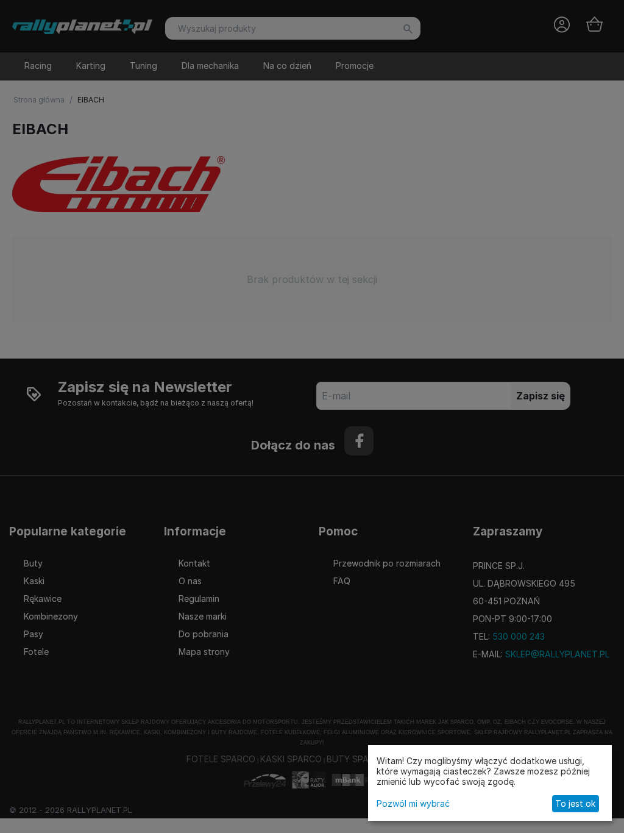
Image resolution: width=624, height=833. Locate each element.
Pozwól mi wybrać (413, 803)
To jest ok (575, 803)
